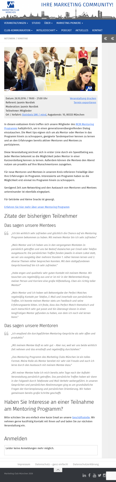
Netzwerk (9, 38)
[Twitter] (100, 475)
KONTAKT (97, 30)
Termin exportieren (85, 102)
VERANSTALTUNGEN (15, 23)
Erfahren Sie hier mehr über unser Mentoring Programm (36, 207)
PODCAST (66, 30)
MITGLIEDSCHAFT (45, 30)
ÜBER (47, 23)
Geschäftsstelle (81, 417)
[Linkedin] (84, 475)
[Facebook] (89, 475)
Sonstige (23, 38)
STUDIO (36, 23)
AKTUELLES (82, 30)
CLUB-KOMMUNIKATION (17, 30)
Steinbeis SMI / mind (34, 115)
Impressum (24, 464)
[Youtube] (94, 475)
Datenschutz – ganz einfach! (51, 464)
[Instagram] (105, 475)
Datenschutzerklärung (86, 464)
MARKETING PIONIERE (68, 23)
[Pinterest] (110, 475)
